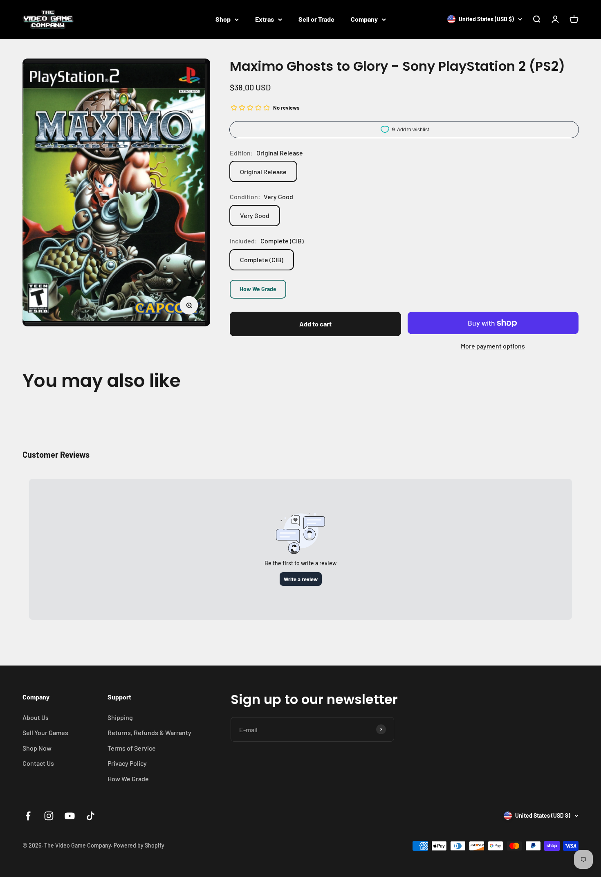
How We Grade (258, 289)
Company (364, 19)
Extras (264, 19)
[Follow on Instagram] (48, 815)
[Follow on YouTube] (69, 815)
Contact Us (38, 763)
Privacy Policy (127, 763)
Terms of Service (132, 748)
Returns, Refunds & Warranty (149, 732)
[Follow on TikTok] (90, 815)
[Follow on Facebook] (28, 815)
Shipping (120, 717)
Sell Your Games (45, 732)
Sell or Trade (316, 19)
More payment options (493, 346)
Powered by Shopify (139, 845)
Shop (223, 19)
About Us (35, 717)
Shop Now (37, 748)
